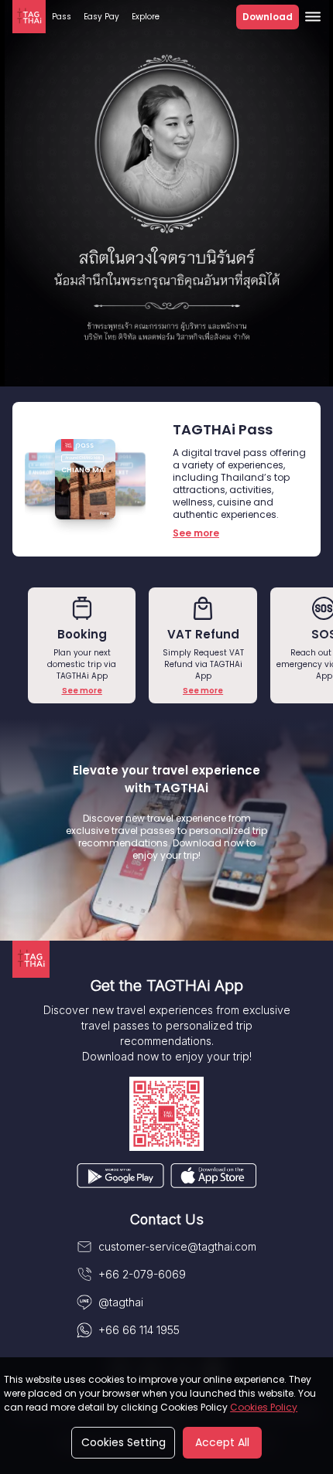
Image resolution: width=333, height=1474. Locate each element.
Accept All (222, 1442)
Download (267, 16)
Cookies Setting (123, 1442)
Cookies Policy (263, 1407)
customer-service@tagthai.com (177, 1246)
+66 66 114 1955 (139, 1329)
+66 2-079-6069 (142, 1274)
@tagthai (120, 1302)
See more (82, 690)
